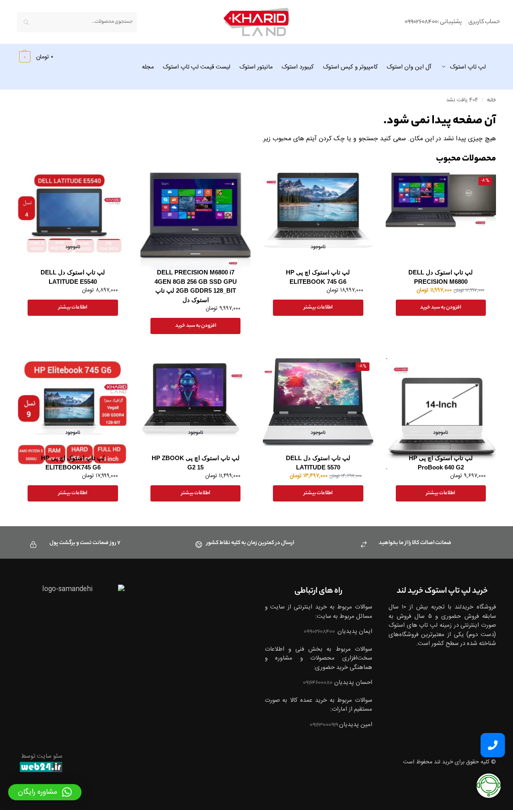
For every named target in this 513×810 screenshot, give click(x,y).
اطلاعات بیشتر (318, 307)
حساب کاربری (484, 22)
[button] (35, 56)
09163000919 (324, 725)
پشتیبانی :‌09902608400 (433, 22)
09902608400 (320, 631)
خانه (491, 100)
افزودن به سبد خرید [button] (440, 307)
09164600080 (318, 683)
